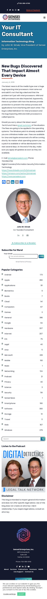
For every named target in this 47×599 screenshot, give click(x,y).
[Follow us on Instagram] (15, 10)
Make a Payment (33, 10)
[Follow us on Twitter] (10, 10)
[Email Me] (27, 235)
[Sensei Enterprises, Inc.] (13, 17)
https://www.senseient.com (14, 176)
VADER (40, 569)
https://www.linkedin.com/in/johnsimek (19, 170)
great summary (24, 125)
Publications (23, 569)
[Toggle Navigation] (44, 17)
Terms (22, 262)
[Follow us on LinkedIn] (13, 10)
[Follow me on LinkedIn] (18, 235)
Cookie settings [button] (9, 594)
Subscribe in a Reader (25, 243)
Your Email (8, 254)
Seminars (33, 569)
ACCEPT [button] (21, 594)
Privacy (28, 262)
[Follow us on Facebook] (7, 10)
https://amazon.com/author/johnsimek (19, 173)
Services (13, 569)
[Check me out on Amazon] (23, 235)
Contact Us (29, 572)
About (6, 569)
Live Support (18, 572)
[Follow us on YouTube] (18, 10)
